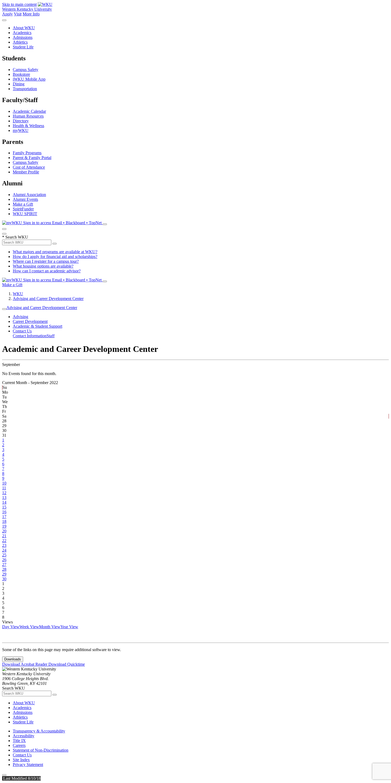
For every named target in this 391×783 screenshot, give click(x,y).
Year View (69, 626)
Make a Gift (23, 204)
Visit (18, 14)
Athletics (20, 42)
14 (4, 502)
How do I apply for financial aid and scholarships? (55, 256)
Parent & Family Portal (32, 157)
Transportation (25, 88)
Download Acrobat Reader (25, 664)
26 (4, 559)
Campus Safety (25, 69)
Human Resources (28, 116)
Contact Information (30, 336)
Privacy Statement (28, 764)
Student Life (23, 47)
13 (4, 497)
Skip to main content (19, 4)
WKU (18, 293)
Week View (29, 626)
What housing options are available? (43, 266)
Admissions (22, 37)
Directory (21, 121)
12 (4, 492)
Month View (49, 626)
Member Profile (26, 172)
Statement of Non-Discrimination (40, 750)
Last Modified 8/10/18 (21, 778)
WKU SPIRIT (25, 213)
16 (4, 512)
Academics (22, 32)
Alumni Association (29, 194)
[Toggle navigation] (4, 309)
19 (4, 526)
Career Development (30, 321)
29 (4, 574)
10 (4, 483)
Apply (7, 14)
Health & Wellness (28, 125)
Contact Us (22, 331)
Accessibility (23, 736)
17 (4, 516)
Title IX (19, 740)
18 (4, 521)
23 (4, 545)
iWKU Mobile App (29, 79)
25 (4, 555)
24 (4, 550)
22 (4, 540)
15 (4, 507)
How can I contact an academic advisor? (47, 271)
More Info (31, 14)
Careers (19, 745)
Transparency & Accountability (39, 731)
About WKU (24, 28)
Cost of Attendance (29, 167)
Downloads (12, 659)
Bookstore (21, 74)
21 (4, 536)
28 (4, 569)
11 (4, 488)
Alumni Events (25, 199)
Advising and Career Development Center (48, 298)
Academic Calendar (29, 111)
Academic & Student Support (37, 326)
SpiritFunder (23, 209)
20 (4, 531)
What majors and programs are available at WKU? (55, 251)
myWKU (20, 130)
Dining (18, 84)
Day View (10, 626)
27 (4, 564)
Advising (20, 316)
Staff (51, 336)
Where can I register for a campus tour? (46, 261)
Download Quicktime (66, 664)
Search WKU (15, 237)
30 (4, 579)
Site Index (21, 759)
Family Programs (27, 153)
